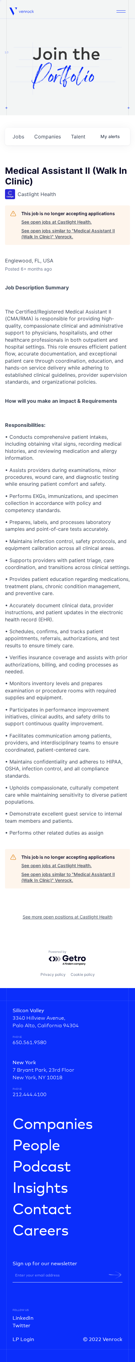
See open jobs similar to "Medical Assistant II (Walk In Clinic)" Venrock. (68, 234)
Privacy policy (53, 974)
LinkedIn (23, 1318)
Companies (53, 1124)
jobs (18, 136)
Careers (40, 1231)
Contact (42, 1209)
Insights (40, 1188)
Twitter (21, 1325)
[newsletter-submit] (115, 1275)
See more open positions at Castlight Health (67, 916)
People (36, 1145)
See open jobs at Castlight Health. (56, 222)
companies (47, 136)
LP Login (23, 1339)
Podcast (42, 1167)
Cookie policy (83, 974)
